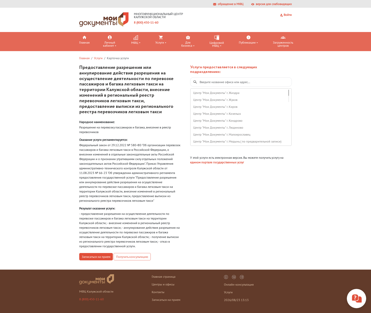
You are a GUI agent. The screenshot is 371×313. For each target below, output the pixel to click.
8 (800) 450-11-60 (146, 22)
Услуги (98, 58)
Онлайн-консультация (239, 284)
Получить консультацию (132, 257)
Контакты (158, 292)
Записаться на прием (96, 257)
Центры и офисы (163, 284)
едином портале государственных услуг (217, 162)
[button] (90, 40)
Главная (84, 58)
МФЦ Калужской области (96, 291)
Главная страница (163, 276)
